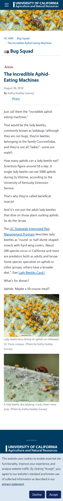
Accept (53, 494)
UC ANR (8, 38)
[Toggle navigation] (6, 4)
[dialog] (31, 477)
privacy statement (13, 484)
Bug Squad (23, 38)
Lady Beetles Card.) (32, 272)
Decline (37, 494)
